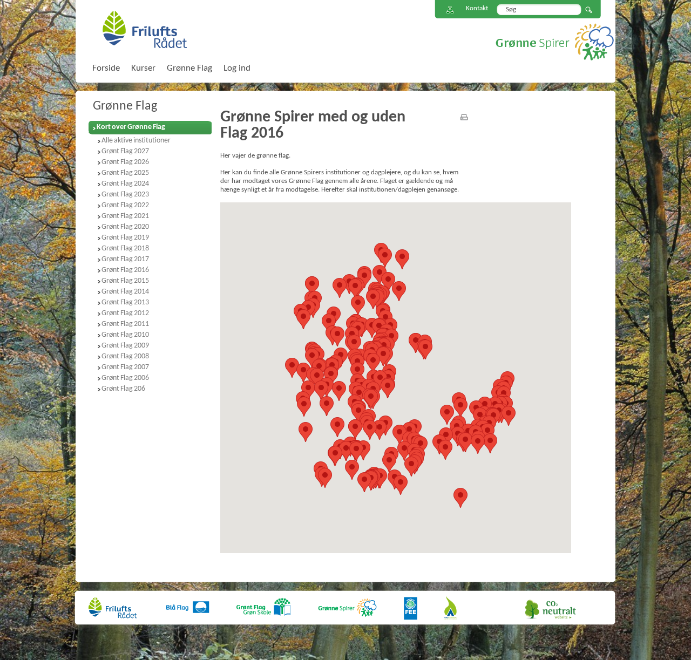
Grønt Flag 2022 (125, 205)
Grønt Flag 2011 (125, 324)
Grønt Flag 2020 (125, 227)
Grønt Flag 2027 (125, 151)
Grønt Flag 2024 (125, 184)
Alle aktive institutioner (136, 141)
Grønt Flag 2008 (125, 356)
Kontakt (477, 8)
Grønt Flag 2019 (125, 238)
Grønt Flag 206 (123, 389)
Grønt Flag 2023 (125, 194)
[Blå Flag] (187, 600)
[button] (401, 485)
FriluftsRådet (144, 29)
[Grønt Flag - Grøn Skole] (263, 600)
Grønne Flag (125, 106)
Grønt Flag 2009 (125, 346)
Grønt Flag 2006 (125, 378)
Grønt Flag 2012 (125, 313)
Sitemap (450, 10)
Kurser (143, 68)
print (464, 117)
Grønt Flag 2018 (125, 248)
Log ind (236, 68)
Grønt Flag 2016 (125, 270)
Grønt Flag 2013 (125, 302)
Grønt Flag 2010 (125, 335)
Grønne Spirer (554, 42)
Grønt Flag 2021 (125, 216)
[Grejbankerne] (450, 600)
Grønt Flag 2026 (125, 162)
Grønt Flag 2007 (125, 367)
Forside (106, 68)
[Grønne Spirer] (347, 600)
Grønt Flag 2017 (125, 259)
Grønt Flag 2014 (125, 292)
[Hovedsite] (113, 600)
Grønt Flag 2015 (125, 281)
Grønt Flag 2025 (125, 173)
